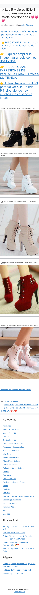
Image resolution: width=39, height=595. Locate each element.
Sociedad (7, 489)
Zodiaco (6, 514)
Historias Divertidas (11, 450)
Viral (5, 510)
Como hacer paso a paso (13, 443)
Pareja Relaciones (10, 465)
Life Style (7, 454)
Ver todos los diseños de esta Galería (15, 390)
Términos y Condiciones (13, 573)
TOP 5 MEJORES (11, 401)
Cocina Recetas (9, 440)
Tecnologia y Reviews (12, 500)
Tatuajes (6, 493)
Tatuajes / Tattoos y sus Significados (18, 496)
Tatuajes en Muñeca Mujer (14, 533)
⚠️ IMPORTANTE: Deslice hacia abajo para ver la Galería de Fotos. (19, 45)
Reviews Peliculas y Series (14, 482)
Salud (5, 486)
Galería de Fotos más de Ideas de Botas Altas (19, 34)
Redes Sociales (9, 479)
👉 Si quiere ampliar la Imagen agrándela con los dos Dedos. (18, 57)
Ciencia (6, 436)
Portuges (7, 475)
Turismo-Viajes (9, 507)
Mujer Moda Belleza (11, 461)
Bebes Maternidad (11, 429)
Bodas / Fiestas (9, 433)
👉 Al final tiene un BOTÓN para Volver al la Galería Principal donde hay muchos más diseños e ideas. (19, 90)
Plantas (6, 472)
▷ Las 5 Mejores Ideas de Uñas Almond (21, 405)
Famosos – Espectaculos (13, 447)
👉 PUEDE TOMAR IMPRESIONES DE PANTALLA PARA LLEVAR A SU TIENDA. (19, 72)
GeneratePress (19, 592)
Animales (7, 426)
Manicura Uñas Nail (11, 458)
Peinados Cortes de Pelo (13, 468)
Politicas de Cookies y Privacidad (17, 570)
